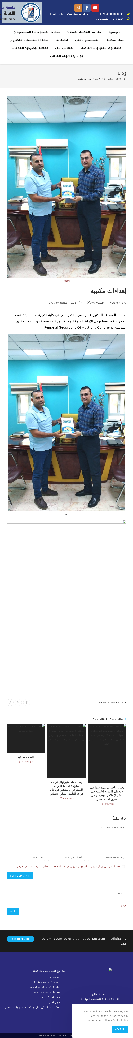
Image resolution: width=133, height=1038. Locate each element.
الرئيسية (115, 32)
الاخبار (73, 302)
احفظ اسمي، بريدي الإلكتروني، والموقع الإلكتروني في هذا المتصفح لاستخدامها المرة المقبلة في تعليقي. (68, 866)
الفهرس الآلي (64, 48)
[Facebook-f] (87, 8)
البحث (123, 905)
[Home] (125, 78)
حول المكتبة (115, 40)
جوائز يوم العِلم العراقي (66, 56)
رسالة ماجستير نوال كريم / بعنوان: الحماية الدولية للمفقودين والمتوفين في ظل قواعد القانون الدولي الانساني (66, 788)
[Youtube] (95, 8)
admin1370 (119, 302)
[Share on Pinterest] (18, 702)
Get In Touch (20, 938)
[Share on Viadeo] (10, 702)
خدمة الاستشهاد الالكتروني (29, 40)
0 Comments (59, 302)
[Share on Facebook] (26, 702)
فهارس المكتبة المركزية (84, 32)
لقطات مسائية (25, 757)
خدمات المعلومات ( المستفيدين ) (36, 32)
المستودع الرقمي (87, 40)
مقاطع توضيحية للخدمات (30, 48)
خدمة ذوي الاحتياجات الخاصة (101, 48)
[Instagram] (78, 8)
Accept (119, 1029)
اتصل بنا (62, 40)
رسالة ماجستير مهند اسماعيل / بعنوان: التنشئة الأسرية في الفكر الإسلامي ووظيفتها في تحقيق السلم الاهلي (107, 793)
